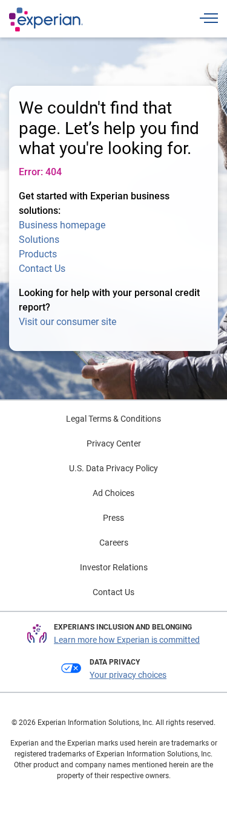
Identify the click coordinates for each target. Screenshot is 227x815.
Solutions (39, 239)
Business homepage (62, 225)
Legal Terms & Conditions (113, 419)
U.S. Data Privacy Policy (113, 468)
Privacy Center (114, 443)
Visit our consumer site (67, 321)
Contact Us (42, 268)
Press (113, 518)
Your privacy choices (128, 675)
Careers (113, 542)
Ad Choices (113, 493)
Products (38, 254)
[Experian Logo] (46, 19)
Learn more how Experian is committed (127, 640)
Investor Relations (114, 567)
